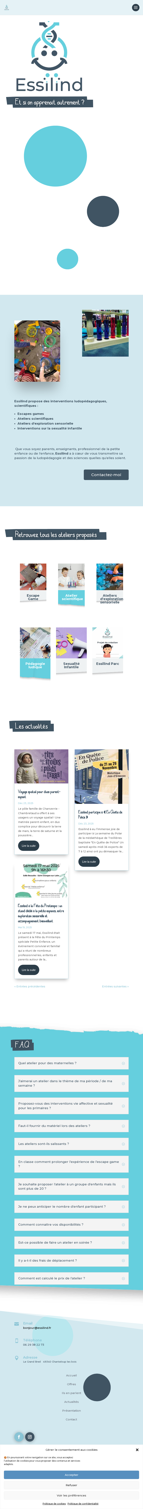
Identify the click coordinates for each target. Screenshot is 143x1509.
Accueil (71, 1375)
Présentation (71, 1410)
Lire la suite (29, 845)
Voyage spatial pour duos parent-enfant (39, 794)
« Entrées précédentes (29, 986)
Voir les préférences (71, 1495)
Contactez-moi (106, 474)
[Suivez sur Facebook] (19, 1437)
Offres (71, 1384)
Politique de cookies (54, 1503)
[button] (137, 1450)
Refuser (71, 1485)
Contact (71, 1419)
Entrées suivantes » (115, 986)
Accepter (71, 1475)
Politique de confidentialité (83, 1503)
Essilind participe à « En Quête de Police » (100, 814)
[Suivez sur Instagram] (29, 1437)
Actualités (71, 1402)
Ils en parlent (71, 1393)
